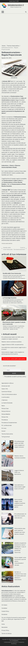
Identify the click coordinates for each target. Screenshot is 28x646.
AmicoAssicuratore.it (16, 5)
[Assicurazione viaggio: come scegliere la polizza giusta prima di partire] (7, 504)
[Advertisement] (14, 29)
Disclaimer (4, 614)
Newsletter (5, 627)
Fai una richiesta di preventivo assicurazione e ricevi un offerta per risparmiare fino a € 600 (14, 619)
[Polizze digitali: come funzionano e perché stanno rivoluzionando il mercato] (7, 563)
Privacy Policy (5, 630)
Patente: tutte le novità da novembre (11, 341)
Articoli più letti (6, 386)
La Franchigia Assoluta (9, 298)
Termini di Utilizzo (7, 633)
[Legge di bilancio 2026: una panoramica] (7, 475)
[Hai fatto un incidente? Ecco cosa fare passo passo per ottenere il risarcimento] (7, 577)
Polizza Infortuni (6, 411)
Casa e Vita (5, 388)
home (3, 624)
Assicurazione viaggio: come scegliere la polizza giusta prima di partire (19, 503)
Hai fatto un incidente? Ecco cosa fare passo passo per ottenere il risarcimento (20, 575)
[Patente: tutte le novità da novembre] (7, 461)
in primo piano (5, 397)
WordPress (13, 643)
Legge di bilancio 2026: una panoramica (12, 344)
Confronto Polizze (6, 391)
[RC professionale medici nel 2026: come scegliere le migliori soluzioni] (7, 446)
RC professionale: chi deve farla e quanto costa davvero (20, 515)
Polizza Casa (5, 408)
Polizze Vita (5, 417)
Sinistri (3, 431)
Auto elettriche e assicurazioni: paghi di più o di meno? (19, 486)
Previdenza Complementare (9, 422)
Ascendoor (15, 642)
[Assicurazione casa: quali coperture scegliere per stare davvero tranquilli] (7, 533)
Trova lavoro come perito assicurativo (14, 359)
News (3, 405)
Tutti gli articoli (6, 436)
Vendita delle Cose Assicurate (12, 273)
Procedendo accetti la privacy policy (15, 376)
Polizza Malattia (6, 414)
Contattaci (4, 608)
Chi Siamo (4, 605)
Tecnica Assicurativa (7, 243)
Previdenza (5, 420)
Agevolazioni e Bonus (7, 383)
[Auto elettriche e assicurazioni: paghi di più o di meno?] (7, 490)
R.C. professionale (7, 425)
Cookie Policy (5, 611)
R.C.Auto (4, 428)
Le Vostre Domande (7, 403)
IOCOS (23, 639)
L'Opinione (4, 400)
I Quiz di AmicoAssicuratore (9, 394)
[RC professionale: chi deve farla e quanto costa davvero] (7, 519)
